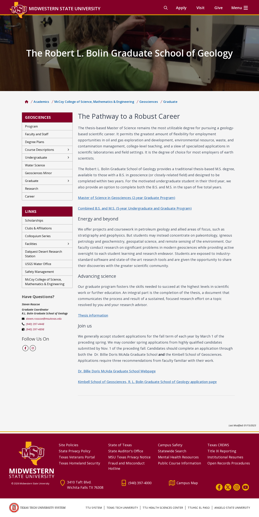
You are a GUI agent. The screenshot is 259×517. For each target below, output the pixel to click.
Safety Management (39, 272)
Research (31, 188)
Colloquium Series (38, 236)
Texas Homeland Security (79, 463)
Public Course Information (179, 463)
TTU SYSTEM (94, 507)
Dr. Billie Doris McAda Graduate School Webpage (117, 371)
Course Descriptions (39, 150)
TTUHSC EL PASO (199, 507)
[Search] (165, 7)
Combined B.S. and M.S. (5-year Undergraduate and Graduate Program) (135, 208)
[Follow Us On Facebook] (25, 348)
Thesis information (93, 315)
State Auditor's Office (125, 451)
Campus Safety (170, 445)
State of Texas (120, 445)
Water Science (35, 165)
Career (30, 196)
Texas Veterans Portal (77, 457)
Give (218, 7)
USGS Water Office (38, 264)
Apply (181, 7)
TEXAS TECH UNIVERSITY (122, 507)
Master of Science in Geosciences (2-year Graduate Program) (126, 197)
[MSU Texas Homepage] (26, 101)
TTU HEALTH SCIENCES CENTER (163, 507)
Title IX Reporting (221, 451)
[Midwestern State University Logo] (31, 459)
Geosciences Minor (38, 173)
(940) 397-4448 (35, 324)
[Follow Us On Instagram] (32, 348)
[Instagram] (236, 487)
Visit (200, 7)
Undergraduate (36, 157)
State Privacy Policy (74, 451)
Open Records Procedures (228, 463)
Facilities (31, 244)
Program (31, 126)
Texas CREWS (218, 445)
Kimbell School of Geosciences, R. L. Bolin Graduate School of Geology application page (147, 381)
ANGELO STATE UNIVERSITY (232, 507)
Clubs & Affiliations (38, 228)
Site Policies (68, 445)
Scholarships (34, 220)
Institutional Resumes (225, 457)
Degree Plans (34, 142)
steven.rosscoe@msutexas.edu (44, 318)
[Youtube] (245, 487)
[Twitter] (228, 487)
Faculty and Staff (36, 134)
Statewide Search (172, 451)
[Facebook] (219, 487)
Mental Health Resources (178, 457)
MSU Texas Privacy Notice (129, 457)
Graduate (31, 181)
